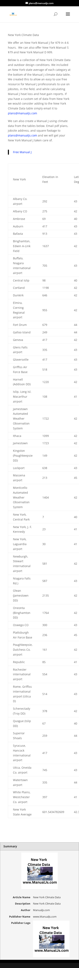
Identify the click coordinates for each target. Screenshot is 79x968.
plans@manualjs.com (22, 113)
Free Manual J (22, 152)
